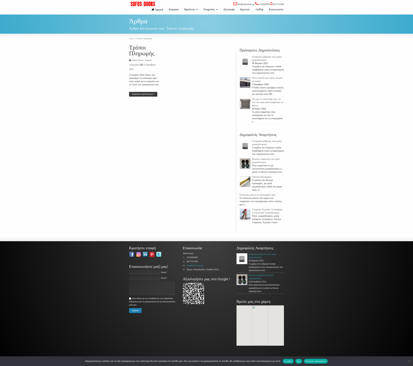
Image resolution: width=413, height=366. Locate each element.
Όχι (299, 361)
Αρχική (159, 9)
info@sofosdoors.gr (195, 265)
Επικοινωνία (276, 9)
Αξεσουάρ (229, 9)
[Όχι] (409, 361)
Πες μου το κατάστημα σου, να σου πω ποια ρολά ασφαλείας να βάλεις (267, 102)
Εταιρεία (173, 9)
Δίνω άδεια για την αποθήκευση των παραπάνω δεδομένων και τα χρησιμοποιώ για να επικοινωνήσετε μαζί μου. (152, 301)
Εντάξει (288, 361)
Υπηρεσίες (209, 9)
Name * (164, 272)
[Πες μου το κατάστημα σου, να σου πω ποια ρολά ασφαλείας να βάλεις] (245, 103)
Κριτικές (245, 9)
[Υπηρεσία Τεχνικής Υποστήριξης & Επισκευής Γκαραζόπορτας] (245, 214)
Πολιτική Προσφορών (262, 177)
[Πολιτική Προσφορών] (245, 181)
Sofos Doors (137, 60)
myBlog (259, 9)
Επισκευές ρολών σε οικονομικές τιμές (258, 195)
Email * (164, 278)
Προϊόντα (189, 9)
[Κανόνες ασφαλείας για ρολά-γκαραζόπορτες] (245, 163)
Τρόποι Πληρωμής (141, 50)
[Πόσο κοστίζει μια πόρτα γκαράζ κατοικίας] (245, 82)
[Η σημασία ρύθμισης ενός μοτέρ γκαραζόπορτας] (245, 61)
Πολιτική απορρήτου (315, 361)
